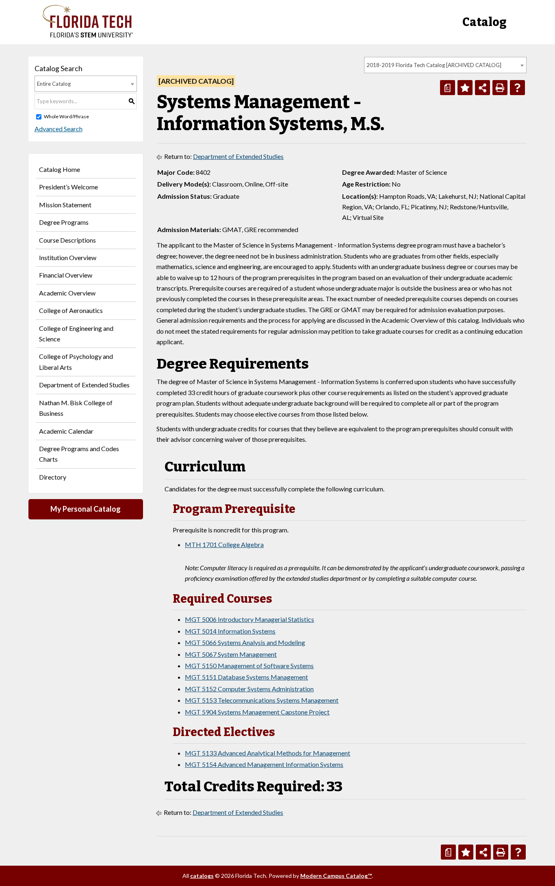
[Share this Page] (482, 87)
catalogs (202, 875)
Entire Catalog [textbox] (54, 83)
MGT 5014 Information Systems (230, 631)
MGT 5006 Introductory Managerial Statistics (249, 619)
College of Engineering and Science (76, 333)
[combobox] (445, 65)
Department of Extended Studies (84, 385)
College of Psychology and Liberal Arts (76, 361)
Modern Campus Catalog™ (336, 875)
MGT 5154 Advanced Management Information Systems (264, 764)
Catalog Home (59, 169)
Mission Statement (65, 204)
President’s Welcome (68, 187)
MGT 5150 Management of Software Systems (249, 665)
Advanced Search (58, 128)
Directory (52, 477)
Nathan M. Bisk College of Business (76, 408)
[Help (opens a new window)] (517, 87)
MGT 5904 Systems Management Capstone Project (257, 712)
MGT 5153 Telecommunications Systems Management (261, 700)
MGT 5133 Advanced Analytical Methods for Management (267, 753)
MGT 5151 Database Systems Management (246, 677)
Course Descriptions (67, 240)
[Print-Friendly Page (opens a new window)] (499, 87)
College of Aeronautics (71, 310)
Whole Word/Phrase (66, 116)
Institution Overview (67, 257)
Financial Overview (65, 275)
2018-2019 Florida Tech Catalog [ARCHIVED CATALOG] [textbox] (433, 65)
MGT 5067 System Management (231, 654)
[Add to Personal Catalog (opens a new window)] (465, 87)
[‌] (87, 35)
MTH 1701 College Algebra (224, 544)
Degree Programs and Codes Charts (79, 454)
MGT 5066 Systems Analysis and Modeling (245, 642)
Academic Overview (67, 293)
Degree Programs (64, 222)
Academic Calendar (66, 431)
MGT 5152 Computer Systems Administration (249, 689)
